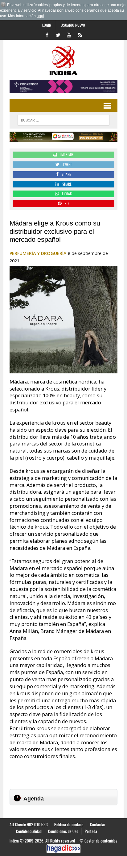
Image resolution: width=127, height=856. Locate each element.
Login (46, 25)
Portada (91, 831)
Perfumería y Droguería (38, 253)
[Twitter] (58, 34)
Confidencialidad (29, 831)
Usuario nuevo (73, 25)
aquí (40, 16)
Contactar (97, 824)
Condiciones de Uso (63, 831)
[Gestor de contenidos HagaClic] (63, 848)
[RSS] (80, 34)
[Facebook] (47, 34)
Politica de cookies (69, 824)
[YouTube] (69, 34)
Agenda (33, 799)
